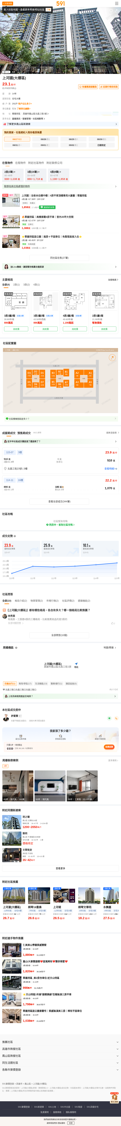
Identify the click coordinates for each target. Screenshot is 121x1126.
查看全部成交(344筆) (59, 501)
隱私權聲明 (71, 1112)
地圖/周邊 (109, 647)
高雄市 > (20, 1084)
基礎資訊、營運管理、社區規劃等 (27, 118)
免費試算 (109, 747)
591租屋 (78, 1107)
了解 (48, 10)
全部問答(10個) (59, 635)
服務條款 (57, 1112)
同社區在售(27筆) (59, 258)
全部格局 (112, 280)
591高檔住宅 (93, 1107)
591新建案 (39, 1107)
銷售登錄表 (111, 433)
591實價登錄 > (9, 1084)
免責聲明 (44, 1112)
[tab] (8, 433)
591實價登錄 (24, 1107)
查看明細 (109, 468)
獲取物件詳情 (48, 207)
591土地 (52, 1107)
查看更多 (60, 868)
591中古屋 (65, 1107)
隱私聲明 (61, 1123)
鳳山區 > (29, 1084)
